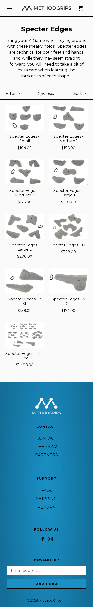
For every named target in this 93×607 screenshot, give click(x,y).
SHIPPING (46, 498)
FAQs (46, 490)
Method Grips (50, 600)
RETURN (47, 507)
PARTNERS (46, 455)
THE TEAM (46, 446)
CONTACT (47, 438)
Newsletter (46, 560)
